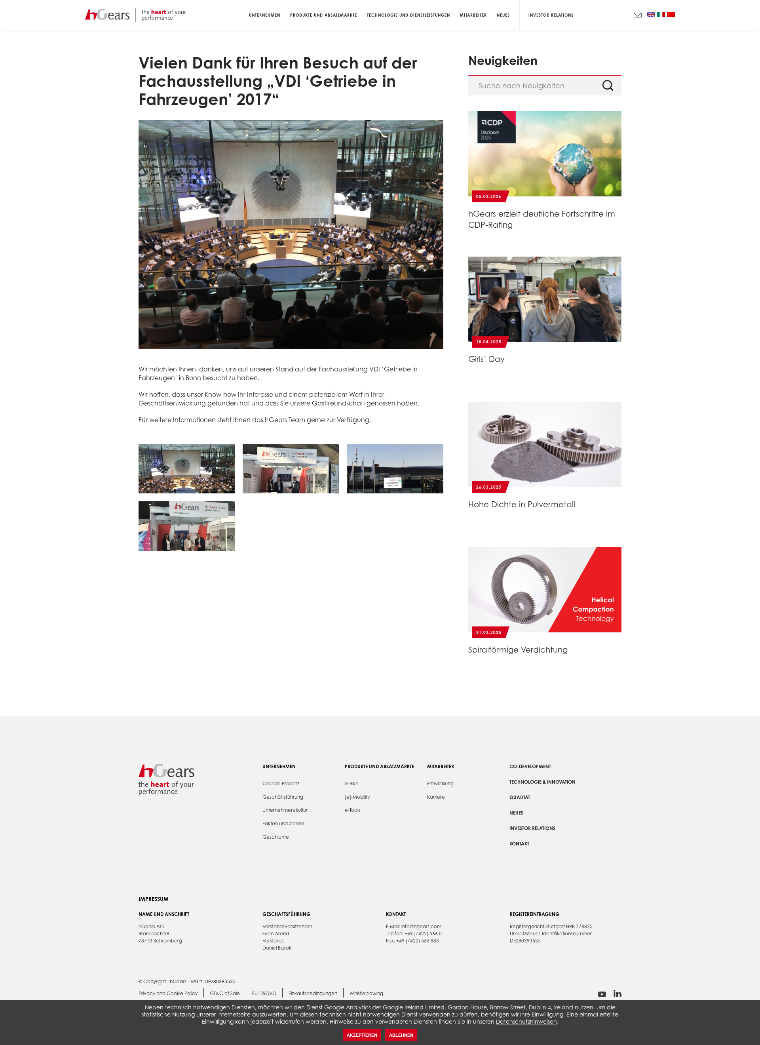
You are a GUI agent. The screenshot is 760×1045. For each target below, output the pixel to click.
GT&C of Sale (225, 993)
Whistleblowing (366, 993)
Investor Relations (551, 14)
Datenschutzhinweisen (526, 1021)
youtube (602, 994)
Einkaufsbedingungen (313, 993)
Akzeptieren (362, 1035)
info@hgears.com (421, 926)
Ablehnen (401, 1035)
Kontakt (519, 844)
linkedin (617, 993)
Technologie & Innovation (542, 782)
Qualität (519, 797)
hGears (135, 15)
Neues (516, 813)
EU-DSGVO (264, 993)
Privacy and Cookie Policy (168, 993)
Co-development (530, 766)
